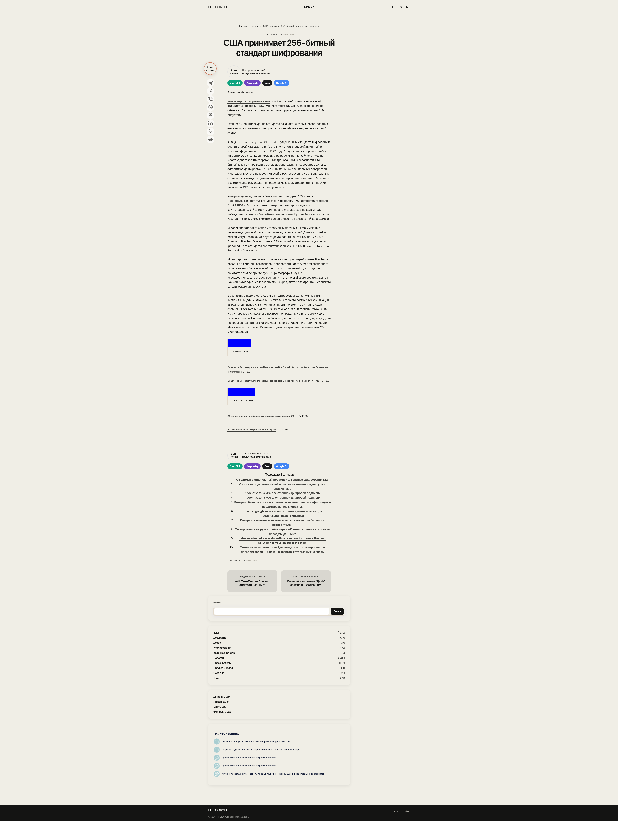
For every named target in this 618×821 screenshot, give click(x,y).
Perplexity (252, 82)
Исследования (222, 647)
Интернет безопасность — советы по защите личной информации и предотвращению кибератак (282, 504)
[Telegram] (210, 83)
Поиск (217, 603)
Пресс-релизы (222, 663)
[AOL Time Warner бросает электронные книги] (252, 581)
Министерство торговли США (248, 101)
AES (261, 106)
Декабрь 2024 (222, 696)
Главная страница (249, 26)
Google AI (281, 82)
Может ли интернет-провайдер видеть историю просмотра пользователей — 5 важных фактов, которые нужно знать (282, 549)
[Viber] (210, 99)
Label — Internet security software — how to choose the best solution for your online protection (282, 540)
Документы (220, 637)
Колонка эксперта (224, 652)
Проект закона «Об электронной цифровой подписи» (282, 493)
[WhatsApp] (210, 107)
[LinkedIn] (210, 123)
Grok (267, 82)
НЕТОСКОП (217, 7)
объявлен (272, 214)
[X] (210, 91)
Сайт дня (218, 673)
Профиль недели (223, 668)
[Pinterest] (210, 115)
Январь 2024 (221, 701)
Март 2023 (219, 706)
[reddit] (210, 139)
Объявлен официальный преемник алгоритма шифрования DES (282, 480)
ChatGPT (235, 82)
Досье (217, 642)
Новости (218, 657)
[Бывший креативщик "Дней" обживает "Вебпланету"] (306, 581)
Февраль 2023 (222, 711)
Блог (216, 632)
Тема (216, 678)
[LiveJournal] (210, 131)
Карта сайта (402, 811)
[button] (392, 7)
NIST (240, 205)
